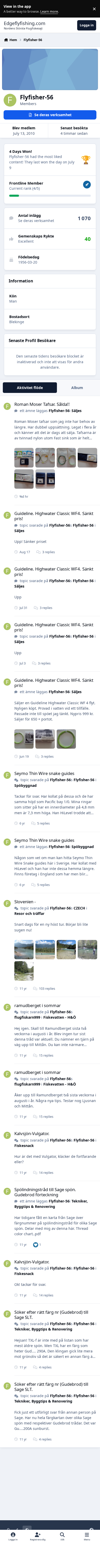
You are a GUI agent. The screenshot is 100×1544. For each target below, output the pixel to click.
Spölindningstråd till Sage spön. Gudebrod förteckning (45, 1192)
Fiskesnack (24, 1145)
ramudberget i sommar (37, 1005)
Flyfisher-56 (59, 410)
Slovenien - (25, 902)
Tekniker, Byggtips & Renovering (51, 1204)
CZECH (79, 908)
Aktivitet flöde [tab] (30, 387)
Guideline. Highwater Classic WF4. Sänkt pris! (53, 515)
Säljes (77, 410)
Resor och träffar (29, 913)
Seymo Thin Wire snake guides (44, 773)
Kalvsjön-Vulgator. (31, 1133)
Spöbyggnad (25, 785)
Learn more (10, 8)
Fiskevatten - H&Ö (59, 1017)
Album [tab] (77, 387)
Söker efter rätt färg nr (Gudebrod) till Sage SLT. (51, 1314)
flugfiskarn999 (27, 1017)
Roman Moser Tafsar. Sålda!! (42, 404)
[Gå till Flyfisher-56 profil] (7, 406)
